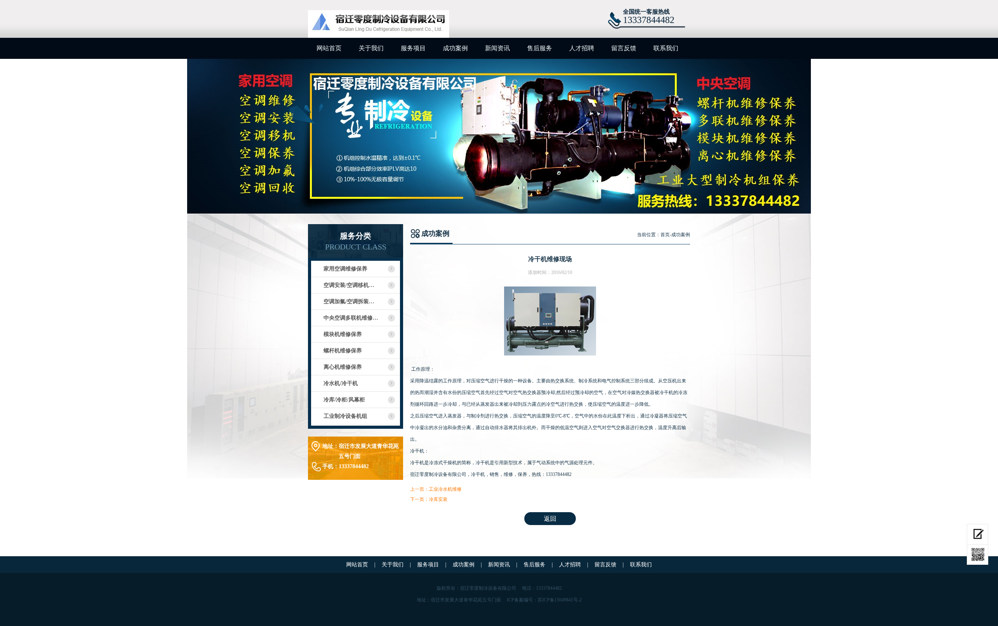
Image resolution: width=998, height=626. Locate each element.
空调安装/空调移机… (349, 285)
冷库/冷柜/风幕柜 (344, 400)
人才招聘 (581, 48)
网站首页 (329, 48)
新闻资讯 (497, 48)
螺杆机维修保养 (343, 351)
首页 (665, 234)
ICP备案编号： (522, 600)
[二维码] (977, 555)
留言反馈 (623, 48)
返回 (550, 518)
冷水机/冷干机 (341, 383)
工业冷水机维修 (445, 489)
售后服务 (539, 48)
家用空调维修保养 (345, 269)
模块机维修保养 (343, 334)
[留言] (977, 534)
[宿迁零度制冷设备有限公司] (378, 25)
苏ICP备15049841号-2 (560, 600)
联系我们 (665, 48)
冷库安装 (438, 499)
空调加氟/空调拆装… (349, 301)
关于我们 (371, 48)
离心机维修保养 (343, 367)
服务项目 (413, 48)
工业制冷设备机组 (345, 416)
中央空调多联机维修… (351, 318)
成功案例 (455, 48)
